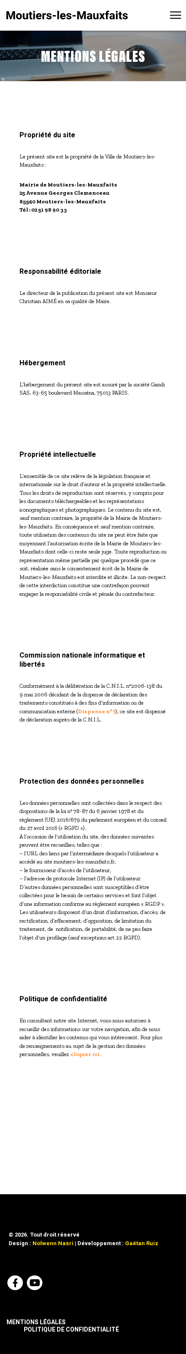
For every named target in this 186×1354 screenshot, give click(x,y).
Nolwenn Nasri (53, 1243)
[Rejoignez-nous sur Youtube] (35, 1284)
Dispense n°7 (96, 711)
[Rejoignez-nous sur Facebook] (16, 1284)
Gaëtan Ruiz (141, 1243)
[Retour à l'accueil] (67, 15)
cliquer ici (85, 1054)
